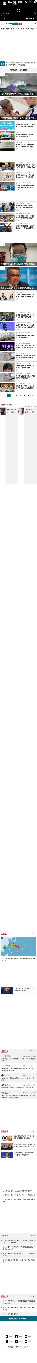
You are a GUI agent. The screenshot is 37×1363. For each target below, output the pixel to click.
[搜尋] (35, 24)
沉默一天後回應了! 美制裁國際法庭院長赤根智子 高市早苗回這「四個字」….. (11, 411)
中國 (22, 29)
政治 (2, 29)
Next (32, 395)
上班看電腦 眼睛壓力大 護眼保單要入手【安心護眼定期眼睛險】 (30, 411)
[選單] (2, 24)
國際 (7, 29)
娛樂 (32, 29)
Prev (5, 395)
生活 (27, 29)
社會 (17, 29)
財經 (12, 29)
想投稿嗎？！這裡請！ (18, 1318)
